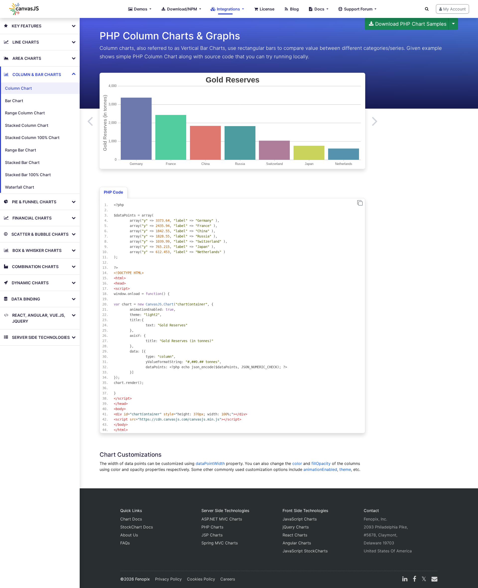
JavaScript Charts (300, 518)
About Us (129, 534)
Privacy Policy (168, 579)
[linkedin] (405, 579)
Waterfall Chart (19, 187)
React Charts (295, 534)
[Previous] (90, 121)
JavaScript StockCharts (305, 550)
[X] (423, 579)
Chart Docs (131, 518)
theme (345, 469)
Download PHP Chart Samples (410, 24)
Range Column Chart (25, 112)
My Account (454, 8)
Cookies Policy (201, 579)
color (297, 463)
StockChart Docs (136, 526)
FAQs (125, 542)
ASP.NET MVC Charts (221, 518)
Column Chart (18, 88)
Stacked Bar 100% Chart (28, 174)
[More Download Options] (453, 24)
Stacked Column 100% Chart (32, 137)
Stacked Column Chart (26, 125)
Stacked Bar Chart (22, 162)
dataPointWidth (210, 463)
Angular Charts (297, 542)
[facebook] (414, 579)
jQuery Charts (296, 526)
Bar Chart (14, 100)
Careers (227, 579)
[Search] (427, 8)
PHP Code (113, 192)
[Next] (375, 121)
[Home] (24, 9)
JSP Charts (212, 534)
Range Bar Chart (20, 149)
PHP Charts (212, 526)
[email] (433, 579)
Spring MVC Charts (219, 542)
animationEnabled (320, 469)
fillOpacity (321, 463)
